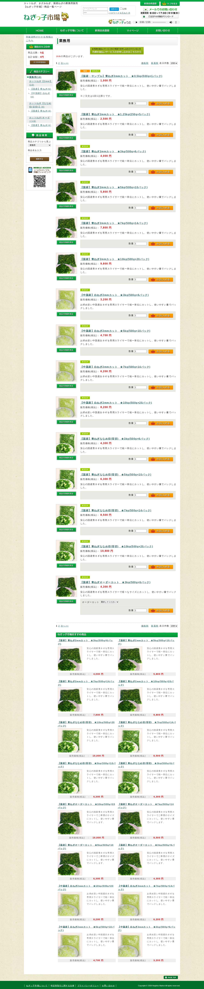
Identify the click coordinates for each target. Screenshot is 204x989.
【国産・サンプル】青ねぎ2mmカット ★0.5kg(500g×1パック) (121, 76)
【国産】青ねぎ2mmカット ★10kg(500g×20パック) (114, 259)
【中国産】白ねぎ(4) (40, 95)
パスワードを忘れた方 (119, 13)
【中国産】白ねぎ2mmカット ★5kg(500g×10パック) (115, 331)
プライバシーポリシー (88, 986)
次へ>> (65, 63)
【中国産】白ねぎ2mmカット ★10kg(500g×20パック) (116, 402)
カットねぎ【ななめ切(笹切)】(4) (40, 105)
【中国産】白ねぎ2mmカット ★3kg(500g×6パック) (114, 295)
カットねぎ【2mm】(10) (40, 83)
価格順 (145, 63)
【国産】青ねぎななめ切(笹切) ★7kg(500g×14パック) (115, 510)
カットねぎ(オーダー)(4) (39, 119)
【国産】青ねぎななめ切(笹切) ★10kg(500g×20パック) (116, 546)
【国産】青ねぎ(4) (40, 111)
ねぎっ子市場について (36, 986)
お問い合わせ (108, 986)
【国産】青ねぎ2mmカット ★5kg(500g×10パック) (114, 187)
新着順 (154, 63)
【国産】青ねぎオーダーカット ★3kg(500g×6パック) (115, 582)
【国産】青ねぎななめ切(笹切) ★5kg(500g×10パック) (115, 474)
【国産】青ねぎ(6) (40, 89)
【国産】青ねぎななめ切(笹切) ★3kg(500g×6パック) (115, 438)
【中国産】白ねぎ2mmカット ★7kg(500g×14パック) (115, 367)
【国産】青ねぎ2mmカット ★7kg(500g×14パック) (114, 223)
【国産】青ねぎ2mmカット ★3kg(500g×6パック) (113, 151)
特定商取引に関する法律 (62, 986)
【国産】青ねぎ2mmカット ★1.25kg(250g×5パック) (115, 114)
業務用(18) (35, 77)
